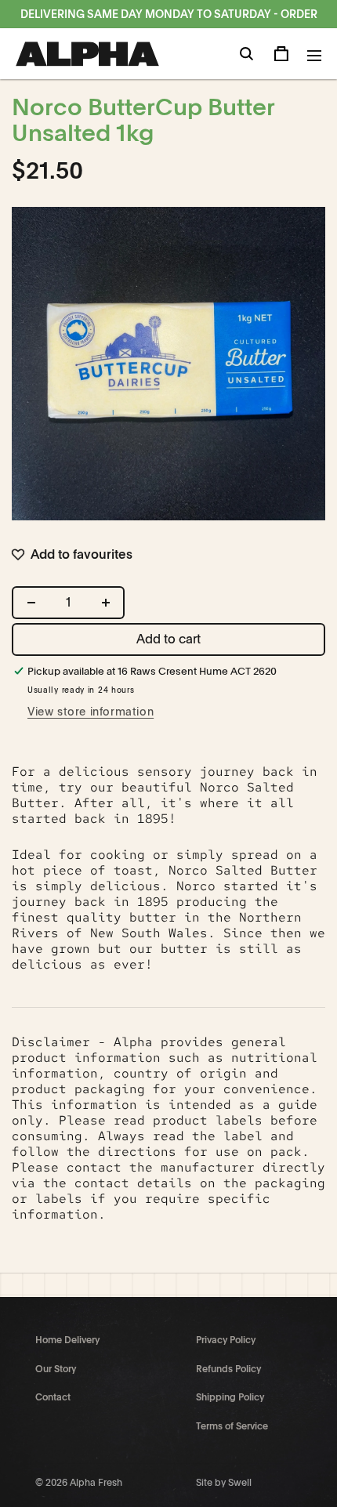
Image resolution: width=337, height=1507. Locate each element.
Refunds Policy (228, 1369)
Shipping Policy (230, 1397)
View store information (90, 711)
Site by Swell (224, 1482)
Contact (53, 1397)
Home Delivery (67, 1340)
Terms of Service (232, 1426)
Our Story (55, 1369)
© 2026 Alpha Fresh (78, 1482)
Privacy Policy (225, 1340)
